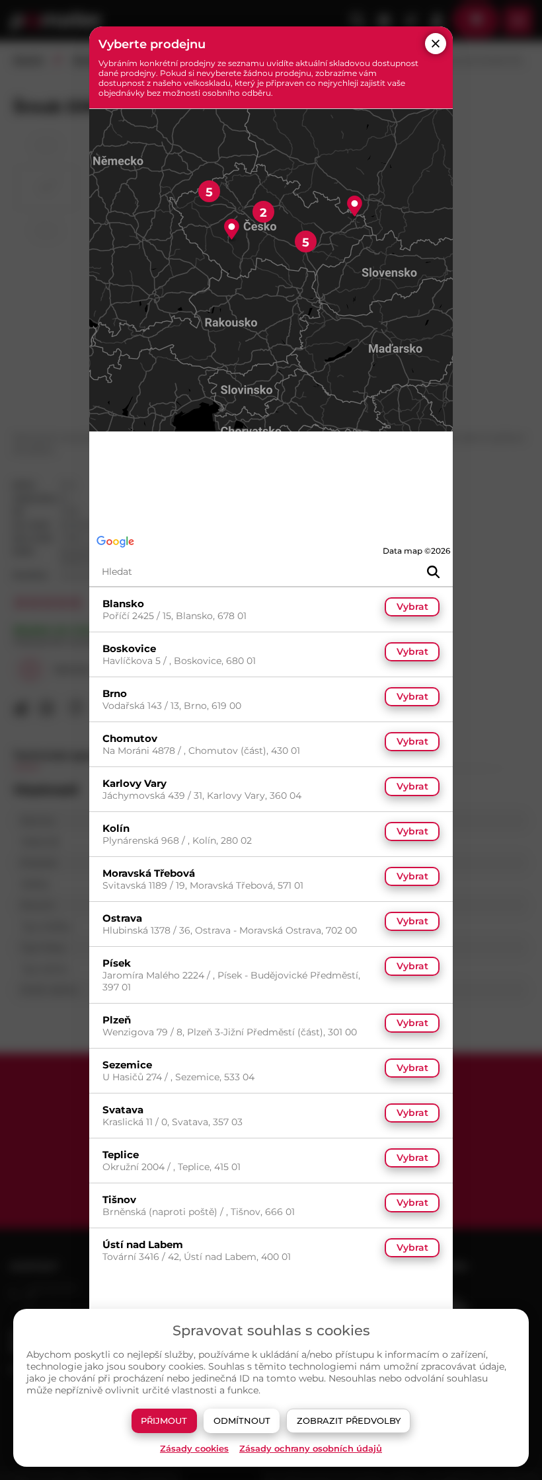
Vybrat (412, 606)
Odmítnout (241, 1420)
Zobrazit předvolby (349, 1420)
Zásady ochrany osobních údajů (310, 1449)
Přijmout (164, 1420)
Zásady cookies (194, 1449)
